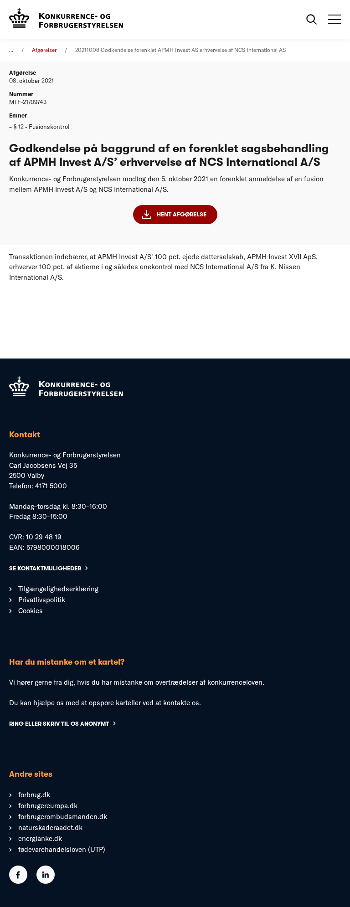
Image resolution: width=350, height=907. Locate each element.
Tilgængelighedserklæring (58, 588)
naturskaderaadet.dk (50, 827)
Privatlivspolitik (41, 599)
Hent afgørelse (181, 214)
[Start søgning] (311, 19)
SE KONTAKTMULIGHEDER (45, 568)
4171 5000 (51, 486)
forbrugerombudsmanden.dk (62, 816)
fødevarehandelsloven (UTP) (61, 849)
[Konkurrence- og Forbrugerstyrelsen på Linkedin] (45, 881)
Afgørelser (44, 49)
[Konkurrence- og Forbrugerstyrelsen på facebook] (18, 881)
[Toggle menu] (334, 19)
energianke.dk (40, 838)
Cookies (30, 610)
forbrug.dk (34, 794)
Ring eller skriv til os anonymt (59, 723)
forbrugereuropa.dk (47, 805)
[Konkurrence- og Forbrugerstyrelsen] (66, 19)
